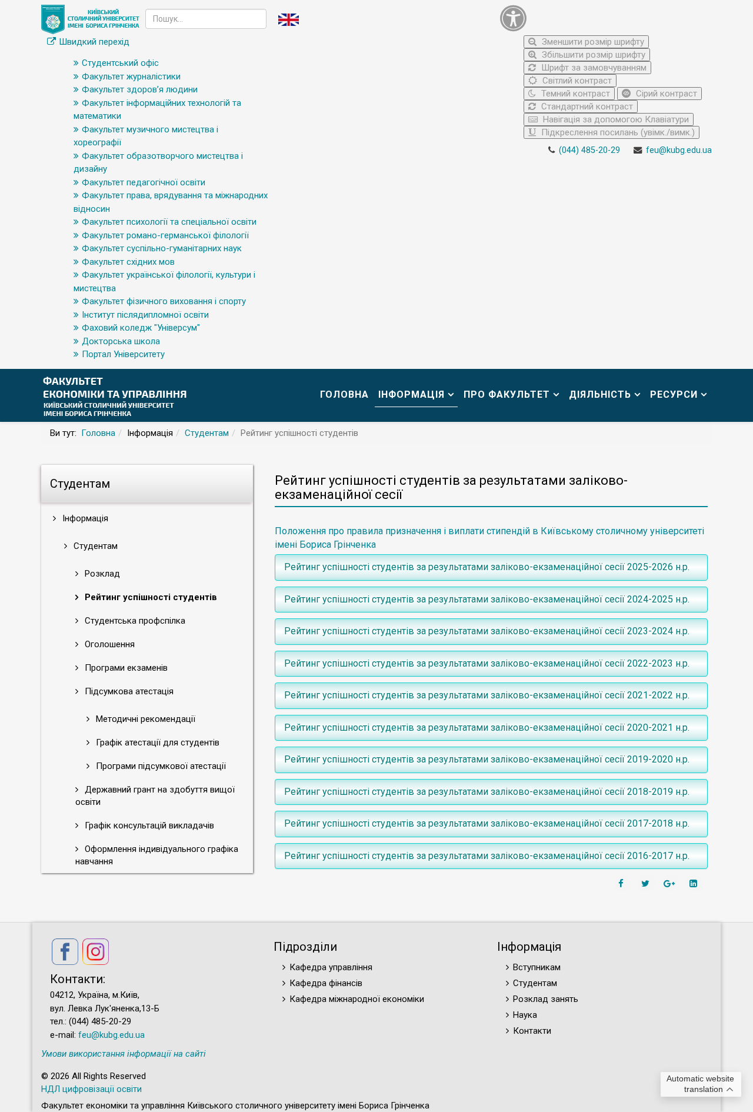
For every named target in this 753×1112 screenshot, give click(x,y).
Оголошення (108, 644)
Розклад (101, 573)
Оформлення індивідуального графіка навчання (156, 855)
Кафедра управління (330, 967)
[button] (603, 18)
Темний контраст (574, 93)
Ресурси (674, 394)
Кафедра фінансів (325, 983)
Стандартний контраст (586, 106)
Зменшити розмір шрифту (591, 41)
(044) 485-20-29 (589, 150)
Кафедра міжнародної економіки (356, 999)
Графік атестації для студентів (156, 742)
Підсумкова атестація (128, 691)
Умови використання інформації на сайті (123, 1053)
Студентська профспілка (133, 620)
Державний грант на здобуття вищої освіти (155, 795)
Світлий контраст (576, 80)
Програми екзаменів (125, 667)
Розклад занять (545, 999)
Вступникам (537, 967)
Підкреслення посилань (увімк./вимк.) (617, 132)
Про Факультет (507, 394)
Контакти (532, 1031)
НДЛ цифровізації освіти (91, 1089)
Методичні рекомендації (144, 719)
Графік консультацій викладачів (148, 825)
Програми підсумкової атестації (160, 766)
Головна (344, 394)
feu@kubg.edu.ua (679, 150)
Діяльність (600, 394)
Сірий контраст (665, 93)
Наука (525, 1015)
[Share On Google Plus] (670, 884)
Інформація (411, 394)
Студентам (207, 433)
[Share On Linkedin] (695, 884)
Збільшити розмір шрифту (592, 54)
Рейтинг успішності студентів (149, 597)
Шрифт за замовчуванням (593, 67)
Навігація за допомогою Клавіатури (615, 119)
